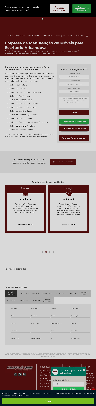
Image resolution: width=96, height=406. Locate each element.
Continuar (48, 401)
